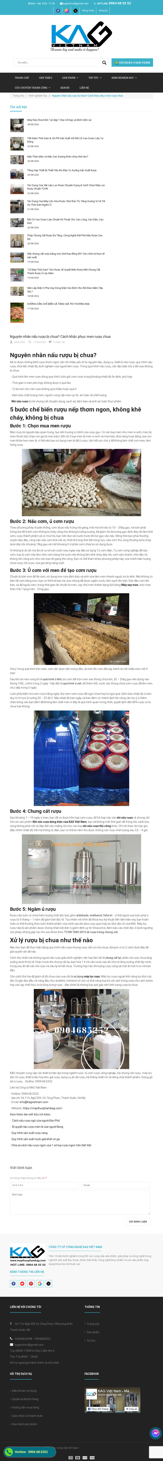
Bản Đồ (64, 87)
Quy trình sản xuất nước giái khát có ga (36, 1139)
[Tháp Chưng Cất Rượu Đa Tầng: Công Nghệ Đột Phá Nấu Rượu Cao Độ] (17, 241)
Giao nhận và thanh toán (27, 1415)
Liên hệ (84, 87)
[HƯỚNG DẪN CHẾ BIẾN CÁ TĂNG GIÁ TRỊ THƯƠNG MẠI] (17, 312)
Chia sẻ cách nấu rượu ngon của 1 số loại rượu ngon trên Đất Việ (51, 1145)
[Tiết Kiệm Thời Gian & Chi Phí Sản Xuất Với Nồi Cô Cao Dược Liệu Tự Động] (17, 144)
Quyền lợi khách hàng (25, 1399)
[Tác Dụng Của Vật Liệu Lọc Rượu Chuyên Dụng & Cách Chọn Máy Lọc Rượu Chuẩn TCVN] (17, 189)
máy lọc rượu (92, 976)
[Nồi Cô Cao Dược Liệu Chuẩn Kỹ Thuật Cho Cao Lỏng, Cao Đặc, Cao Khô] (17, 223)
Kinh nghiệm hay (123, 77)
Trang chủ (92, 1323)
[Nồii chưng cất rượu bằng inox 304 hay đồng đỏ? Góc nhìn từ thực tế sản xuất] (17, 257)
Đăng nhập (88, 10)
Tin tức (90, 1340)
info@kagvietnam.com (34, 1102)
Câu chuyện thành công (31, 87)
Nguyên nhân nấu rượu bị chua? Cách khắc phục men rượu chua (60, 336)
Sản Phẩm (68, 77)
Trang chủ (22, 77)
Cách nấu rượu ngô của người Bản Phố (36, 1120)
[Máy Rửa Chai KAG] (17, 125)
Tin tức (93, 77)
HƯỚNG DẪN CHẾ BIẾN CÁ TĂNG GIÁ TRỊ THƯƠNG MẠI (58, 303)
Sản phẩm (92, 1332)
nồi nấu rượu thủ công (97, 826)
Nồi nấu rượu (19, 401)
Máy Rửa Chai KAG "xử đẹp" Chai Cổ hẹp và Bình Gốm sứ (59, 119)
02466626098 (23, 1338)
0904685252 (42, 1338)
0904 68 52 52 (120, 3)
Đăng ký (103, 10)
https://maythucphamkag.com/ (42, 1108)
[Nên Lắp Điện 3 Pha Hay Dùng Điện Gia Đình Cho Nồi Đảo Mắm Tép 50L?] (17, 291)
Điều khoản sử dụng (24, 1390)
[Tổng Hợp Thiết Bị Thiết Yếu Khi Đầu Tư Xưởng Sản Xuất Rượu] (17, 174)
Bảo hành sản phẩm (24, 1424)
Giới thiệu (45, 77)
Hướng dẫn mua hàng (25, 1407)
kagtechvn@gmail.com (75, 3)
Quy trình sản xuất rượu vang (30, 1133)
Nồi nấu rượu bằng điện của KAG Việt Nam (60, 821)
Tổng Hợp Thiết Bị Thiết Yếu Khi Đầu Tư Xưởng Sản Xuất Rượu (62, 170)
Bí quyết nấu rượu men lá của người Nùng (37, 1126)
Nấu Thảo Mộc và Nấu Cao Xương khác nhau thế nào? (57, 156)
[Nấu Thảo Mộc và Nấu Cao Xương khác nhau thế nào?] (17, 160)
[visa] (82, 1457)
